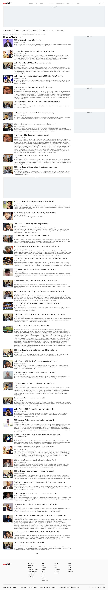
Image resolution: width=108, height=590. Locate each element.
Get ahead (60, 30)
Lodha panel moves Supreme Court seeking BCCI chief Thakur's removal (38, 76)
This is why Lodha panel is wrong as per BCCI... (30, 398)
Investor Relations (44, 587)
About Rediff (6, 587)
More (78, 3)
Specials (37, 34)
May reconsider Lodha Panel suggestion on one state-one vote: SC (36, 280)
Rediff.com (65, 587)
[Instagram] (98, 587)
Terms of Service (32, 587)
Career (69, 569)
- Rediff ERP (30, 576)
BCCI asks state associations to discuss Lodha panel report (34, 383)
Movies (43, 30)
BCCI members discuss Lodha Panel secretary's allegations (34, 51)
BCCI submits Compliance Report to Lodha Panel (31, 155)
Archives (44, 34)
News (41, 3)
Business (25, 30)
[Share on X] (92, 587)
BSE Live (56, 565)
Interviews (31, 34)
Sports (51, 30)
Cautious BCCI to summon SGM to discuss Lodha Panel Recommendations (40, 482)
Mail (36, 3)
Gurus (68, 3)
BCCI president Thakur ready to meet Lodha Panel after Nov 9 (35, 420)
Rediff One (30, 567)
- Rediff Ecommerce (32, 571)
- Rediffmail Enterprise (33, 569)
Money (50, 3)
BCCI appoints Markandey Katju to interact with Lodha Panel (35, 460)
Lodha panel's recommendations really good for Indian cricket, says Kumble (39, 515)
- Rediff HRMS (31, 573)
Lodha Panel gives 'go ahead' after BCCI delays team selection (35, 493)
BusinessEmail (60, 3)
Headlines (6, 34)
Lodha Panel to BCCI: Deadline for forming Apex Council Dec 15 (35, 361)
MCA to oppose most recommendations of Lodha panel (33, 87)
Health (69, 565)
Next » (37, 553)
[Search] (99, 3)
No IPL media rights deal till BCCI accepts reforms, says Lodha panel (37, 303)
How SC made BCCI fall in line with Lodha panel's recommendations (37, 102)
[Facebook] (95, 587)
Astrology (44, 578)
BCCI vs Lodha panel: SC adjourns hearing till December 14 (34, 201)
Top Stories (8, 30)
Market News (57, 569)
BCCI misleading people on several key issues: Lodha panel (34, 471)
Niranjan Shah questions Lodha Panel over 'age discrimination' (35, 213)
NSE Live (56, 567)
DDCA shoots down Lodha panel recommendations (31, 325)
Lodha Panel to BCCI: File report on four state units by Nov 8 (35, 409)
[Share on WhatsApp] (89, 587)
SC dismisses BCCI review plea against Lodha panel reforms (34, 447)
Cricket (34, 30)
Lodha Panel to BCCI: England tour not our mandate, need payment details (39, 314)
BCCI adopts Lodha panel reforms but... (27, 40)
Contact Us (53, 587)
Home (31, 3)
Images (18, 34)
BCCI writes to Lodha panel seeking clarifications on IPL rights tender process (41, 258)
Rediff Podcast (45, 580)
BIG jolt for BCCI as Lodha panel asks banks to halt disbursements (37, 531)
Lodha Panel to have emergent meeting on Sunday (31, 224)
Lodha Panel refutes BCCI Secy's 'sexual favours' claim (32, 63)
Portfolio (56, 573)
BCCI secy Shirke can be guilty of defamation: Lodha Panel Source (36, 246)
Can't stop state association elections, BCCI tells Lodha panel (35, 372)
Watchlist (57, 571)
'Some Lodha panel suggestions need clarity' (29, 542)
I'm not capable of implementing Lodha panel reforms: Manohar (35, 504)
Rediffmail (30, 565)
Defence (12, 34)
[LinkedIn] (104, 587)
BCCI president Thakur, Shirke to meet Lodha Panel (31, 235)
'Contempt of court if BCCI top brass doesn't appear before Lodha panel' (39, 292)
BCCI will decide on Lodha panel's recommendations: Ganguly (35, 269)
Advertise (14, 587)
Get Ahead (44, 575)
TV (73, 3)
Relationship (70, 571)
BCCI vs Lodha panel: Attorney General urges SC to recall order (35, 350)
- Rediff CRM (31, 575)
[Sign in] (103, 3)
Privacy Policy (23, 587)
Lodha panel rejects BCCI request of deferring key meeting (34, 113)
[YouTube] (101, 587)
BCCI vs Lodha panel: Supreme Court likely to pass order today (35, 167)
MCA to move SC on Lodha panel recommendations (31, 135)
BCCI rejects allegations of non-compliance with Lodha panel (34, 124)
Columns (24, 34)
